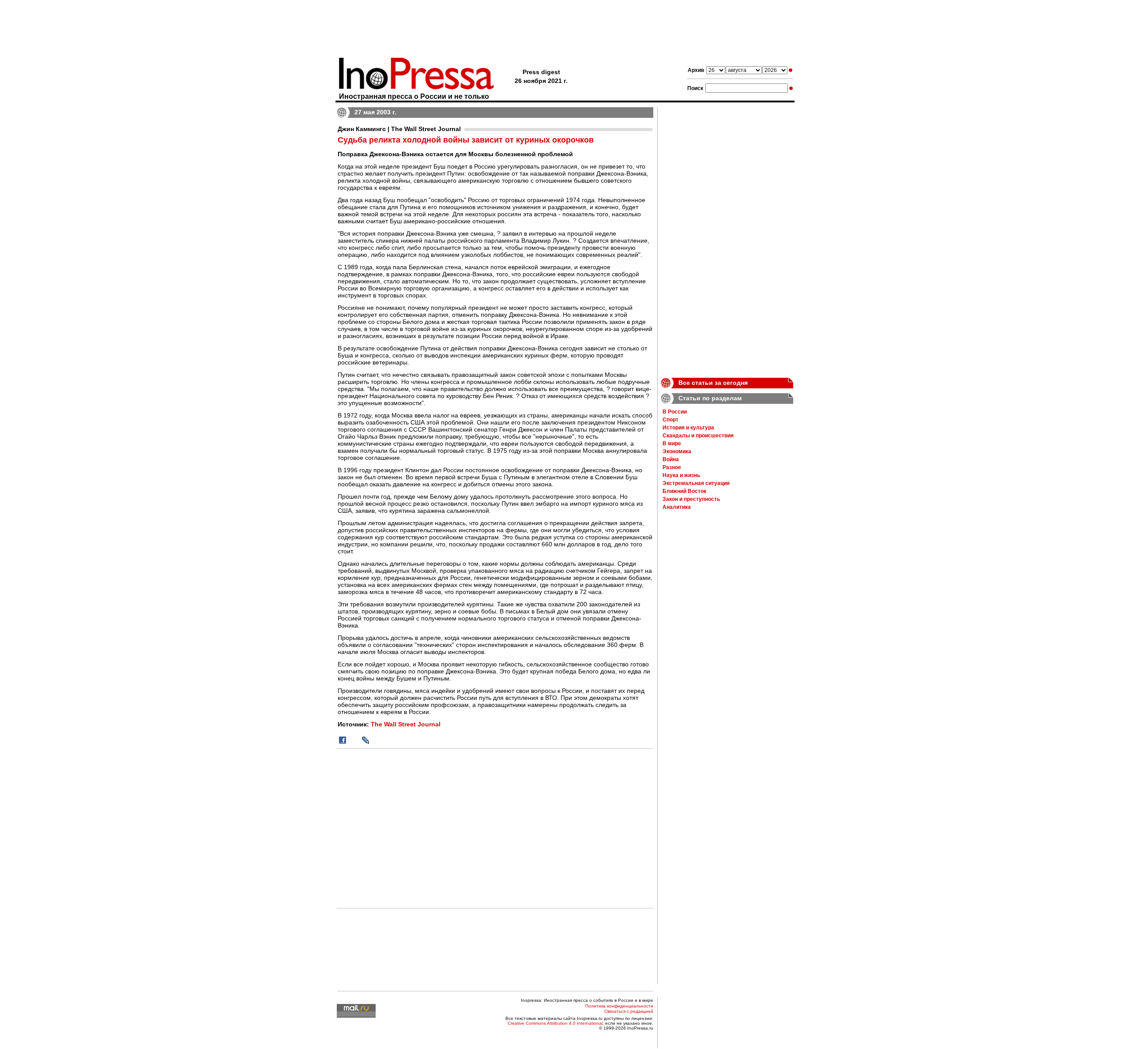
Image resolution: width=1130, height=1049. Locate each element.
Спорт (670, 420)
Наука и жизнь (681, 475)
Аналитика (677, 507)
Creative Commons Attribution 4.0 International (555, 1023)
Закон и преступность (691, 499)
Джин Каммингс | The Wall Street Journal (399, 128)
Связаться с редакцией (628, 1011)
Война (671, 459)
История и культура (688, 428)
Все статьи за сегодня (713, 382)
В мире (672, 443)
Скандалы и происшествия (698, 435)
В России (675, 412)
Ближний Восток (684, 491)
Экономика (677, 451)
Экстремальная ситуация (696, 483)
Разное (672, 467)
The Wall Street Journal (406, 724)
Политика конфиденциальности (619, 1006)
